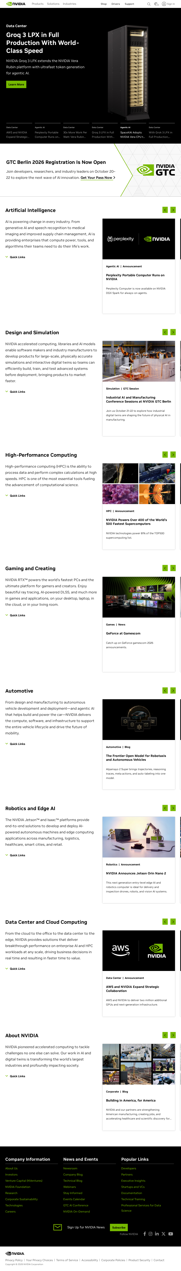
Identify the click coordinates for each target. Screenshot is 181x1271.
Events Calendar (74, 1199)
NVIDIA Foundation (17, 1187)
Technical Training (133, 1199)
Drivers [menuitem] (116, 3)
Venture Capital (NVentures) (23, 1180)
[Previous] (165, 210)
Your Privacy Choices (39, 1260)
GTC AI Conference (75, 1205)
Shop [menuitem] (104, 3)
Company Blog (73, 1174)
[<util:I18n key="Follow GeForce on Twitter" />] (163, 1234)
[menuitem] (37, 3)
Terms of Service (67, 1260)
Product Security (139, 1260)
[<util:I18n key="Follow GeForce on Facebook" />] (144, 1234)
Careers (10, 1211)
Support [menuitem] (129, 3)
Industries (69, 3)
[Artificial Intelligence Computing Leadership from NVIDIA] (16, 4)
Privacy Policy (14, 1260)
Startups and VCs (133, 1187)
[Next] (173, 210)
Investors (11, 1174)
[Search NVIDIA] (149, 3)
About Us (11, 1168)
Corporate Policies (113, 1260)
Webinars (69, 1187)
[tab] (19, 131)
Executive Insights (133, 1180)
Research (11, 1193)
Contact (159, 1260)
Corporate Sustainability (21, 1199)
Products (37, 3)
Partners (127, 1174)
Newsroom (70, 1168)
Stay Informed (72, 1193)
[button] (156, 5)
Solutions (53, 3)
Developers (128, 1168)
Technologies (14, 1205)
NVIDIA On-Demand (76, 1211)
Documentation (131, 1193)
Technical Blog (72, 1180)
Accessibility (89, 1260)
